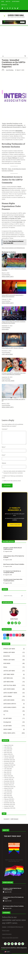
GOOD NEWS (5, 329)
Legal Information (6, 934)
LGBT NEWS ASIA (8, 678)
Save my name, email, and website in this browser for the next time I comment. (14, 472)
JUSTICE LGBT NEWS (9, 670)
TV (4, 714)
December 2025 (8, 759)
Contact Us (4, 4)
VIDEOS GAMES (7, 729)
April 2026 (6, 752)
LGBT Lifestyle (14, 819)
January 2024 (7, 801)
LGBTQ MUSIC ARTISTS (9, 703)
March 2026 (7, 754)
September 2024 (8, 786)
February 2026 (8, 756)
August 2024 (7, 788)
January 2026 (7, 758)
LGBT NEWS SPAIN (8, 681)
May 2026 (6, 750)
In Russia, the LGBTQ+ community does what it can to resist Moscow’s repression (14, 373)
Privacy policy (5, 930)
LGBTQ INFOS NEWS (7, 354)
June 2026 (7, 749)
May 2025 (6, 772)
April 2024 (6, 795)
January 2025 (7, 779)
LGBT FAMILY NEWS (8, 674)
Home (2, 1)
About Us (8, 1)
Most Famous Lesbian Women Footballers (13, 564)
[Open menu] (3, 56)
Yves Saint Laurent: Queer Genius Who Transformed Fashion (12, 580)
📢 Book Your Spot (14, 524)
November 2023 (8, 804)
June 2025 (7, 770)
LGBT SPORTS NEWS (9, 689)
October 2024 (7, 785)
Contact (4, 927)
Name (4, 447)
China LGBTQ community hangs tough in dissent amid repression (12, 295)
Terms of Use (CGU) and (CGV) (10, 937)
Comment (5, 429)
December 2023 (8, 802)
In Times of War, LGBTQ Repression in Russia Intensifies (14, 269)
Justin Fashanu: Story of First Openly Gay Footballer (13, 556)
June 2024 (7, 792)
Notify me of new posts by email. (12, 480)
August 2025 (7, 767)
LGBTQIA (5, 711)
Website (4, 463)
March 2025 (7, 776)
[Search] (22, 595)
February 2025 (8, 777)
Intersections (18, 130)
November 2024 (8, 783)
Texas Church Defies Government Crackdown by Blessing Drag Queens (13, 322)
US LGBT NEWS (7, 725)
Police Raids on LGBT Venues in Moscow (12, 348)
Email (4, 455)
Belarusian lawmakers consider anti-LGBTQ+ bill (13, 400)
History (5, 667)
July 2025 (6, 768)
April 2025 (6, 774)
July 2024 (6, 790)
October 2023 (7, 806)
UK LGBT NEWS (7, 718)
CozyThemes (4, 949)
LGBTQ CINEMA (7, 696)
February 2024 (8, 799)
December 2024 (8, 781)
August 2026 (7, 745)
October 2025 (7, 763)
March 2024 (7, 797)
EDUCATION (6, 656)
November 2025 (8, 761)
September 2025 (8, 765)
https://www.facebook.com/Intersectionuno (13, 248)
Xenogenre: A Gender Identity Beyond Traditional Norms (12, 548)
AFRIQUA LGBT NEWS (9, 648)
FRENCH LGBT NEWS (9, 659)
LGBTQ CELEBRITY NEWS (10, 692)
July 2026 (6, 747)
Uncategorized (7, 722)
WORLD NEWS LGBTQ (8, 276)
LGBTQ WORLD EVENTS (9, 707)
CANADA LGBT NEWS (9, 652)
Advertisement (15, 1)
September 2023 (8, 808)
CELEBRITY (6, 819)
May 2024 (6, 793)
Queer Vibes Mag (16, 15)
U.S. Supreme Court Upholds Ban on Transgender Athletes (12, 571)
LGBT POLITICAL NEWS (8, 380)
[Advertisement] (14, 41)
